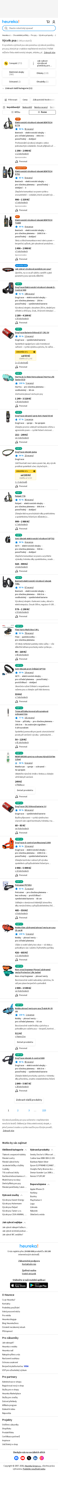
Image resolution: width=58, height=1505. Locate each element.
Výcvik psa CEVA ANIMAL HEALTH (15, 1214)
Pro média (6, 1315)
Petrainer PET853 (23, 885)
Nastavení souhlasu (10, 1358)
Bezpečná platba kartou (12, 1366)
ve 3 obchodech (22, 437)
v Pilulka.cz (19, 784)
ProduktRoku (8, 1432)
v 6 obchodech (21, 567)
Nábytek (34, 1211)
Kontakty (6, 1303)
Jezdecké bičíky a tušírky (13, 1165)
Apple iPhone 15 (37, 1189)
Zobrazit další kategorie (16, 88)
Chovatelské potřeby (21, 35)
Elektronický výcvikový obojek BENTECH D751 (33, 173)
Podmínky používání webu (34, 1469)
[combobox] (29, 28)
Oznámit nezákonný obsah (13, 1327)
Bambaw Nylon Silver (39, 1162)
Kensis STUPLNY (37, 1176)
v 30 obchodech (22, 318)
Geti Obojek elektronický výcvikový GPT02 (34, 538)
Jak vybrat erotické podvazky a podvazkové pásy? (15, 1231)
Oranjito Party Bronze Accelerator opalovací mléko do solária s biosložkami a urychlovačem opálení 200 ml (43, 1169)
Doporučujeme (38, 1184)
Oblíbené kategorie (12, 1149)
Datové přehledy (9, 1401)
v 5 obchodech (21, 202)
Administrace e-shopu (11, 1381)
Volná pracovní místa (11, 1311)
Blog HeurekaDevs (10, 1323)
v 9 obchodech (21, 913)
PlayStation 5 (36, 1200)
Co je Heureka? (8, 1299)
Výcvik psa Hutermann (12, 1203)
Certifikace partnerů (11, 1436)
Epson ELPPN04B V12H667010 (43, 1165)
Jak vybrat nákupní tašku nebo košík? (15, 1227)
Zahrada (33, 1207)
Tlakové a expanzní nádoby (14, 1154)
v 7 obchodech (21, 524)
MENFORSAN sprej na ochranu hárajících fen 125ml (35, 758)
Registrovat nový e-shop (13, 1385)
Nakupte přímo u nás (11, 1354)
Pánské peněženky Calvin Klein (15, 1187)
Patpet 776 (20, 496)
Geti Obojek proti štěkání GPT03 (30, 669)
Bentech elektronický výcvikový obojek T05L (33, 582)
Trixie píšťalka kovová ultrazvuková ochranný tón (31, 713)
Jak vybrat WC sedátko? (12, 1234)
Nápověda (6, 1413)
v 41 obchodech (22, 742)
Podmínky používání (10, 1307)
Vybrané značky (10, 1195)
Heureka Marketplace (11, 1393)
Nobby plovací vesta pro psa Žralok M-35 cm (34, 1010)
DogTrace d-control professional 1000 (33, 842)
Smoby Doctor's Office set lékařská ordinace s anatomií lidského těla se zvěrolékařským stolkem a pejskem (43, 1154)
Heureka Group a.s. (33, 1465)
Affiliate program (9, 1405)
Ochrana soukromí (10, 1362)
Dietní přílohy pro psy (11, 1183)
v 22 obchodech (22, 871)
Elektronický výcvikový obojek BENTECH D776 (33, 124)
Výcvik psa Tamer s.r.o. (12, 1211)
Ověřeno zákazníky (10, 1424)
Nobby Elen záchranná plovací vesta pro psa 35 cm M (35, 929)
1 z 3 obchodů (21, 482)
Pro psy (34, 35)
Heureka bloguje (9, 1319)
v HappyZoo (20, 1036)
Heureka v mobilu (9, 1346)
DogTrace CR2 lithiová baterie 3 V (30, 806)
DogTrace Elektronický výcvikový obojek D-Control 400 (35, 289)
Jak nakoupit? (8, 1342)
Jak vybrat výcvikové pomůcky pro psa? (33, 269)
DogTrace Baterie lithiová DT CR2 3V (32, 332)
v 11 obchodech (22, 955)
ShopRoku (6, 1428)
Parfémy (33, 1192)
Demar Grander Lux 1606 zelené (43, 1172)
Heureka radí (7, 1350)
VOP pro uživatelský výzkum (14, 1370)
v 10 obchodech (22, 612)
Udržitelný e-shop (10, 1444)
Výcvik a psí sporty (46, 35)
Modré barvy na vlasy (11, 1180)
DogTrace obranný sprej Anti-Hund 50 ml (34, 415)
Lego (32, 1203)
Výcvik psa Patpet (10, 1207)
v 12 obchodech (22, 153)
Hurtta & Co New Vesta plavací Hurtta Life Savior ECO (34, 378)
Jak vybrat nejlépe (12, 1222)
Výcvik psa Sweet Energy (13, 1200)
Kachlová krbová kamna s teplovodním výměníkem (15, 1176)
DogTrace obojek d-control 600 (29, 1058)
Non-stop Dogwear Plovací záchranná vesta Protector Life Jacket (32, 971)
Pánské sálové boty (10, 1162)
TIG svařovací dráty (10, 1172)
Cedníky (5, 1169)
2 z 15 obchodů (21, 362)
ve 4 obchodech (22, 828)
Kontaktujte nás (29, 1264)
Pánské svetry (8, 1158)
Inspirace (6, 1440)
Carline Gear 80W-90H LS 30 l (42, 1158)
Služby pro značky (10, 1397)
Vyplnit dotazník (29, 1273)
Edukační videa (8, 1409)
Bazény (33, 1196)
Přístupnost (7, 1331)
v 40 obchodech (22, 654)
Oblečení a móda (37, 1214)
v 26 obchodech (22, 401)
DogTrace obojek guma (26, 452)
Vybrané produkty (40, 1149)
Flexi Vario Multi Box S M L (27, 629)
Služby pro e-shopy (10, 1389)
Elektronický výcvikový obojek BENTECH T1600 (33, 221)
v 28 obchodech (22, 1086)
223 (44, 1110)
